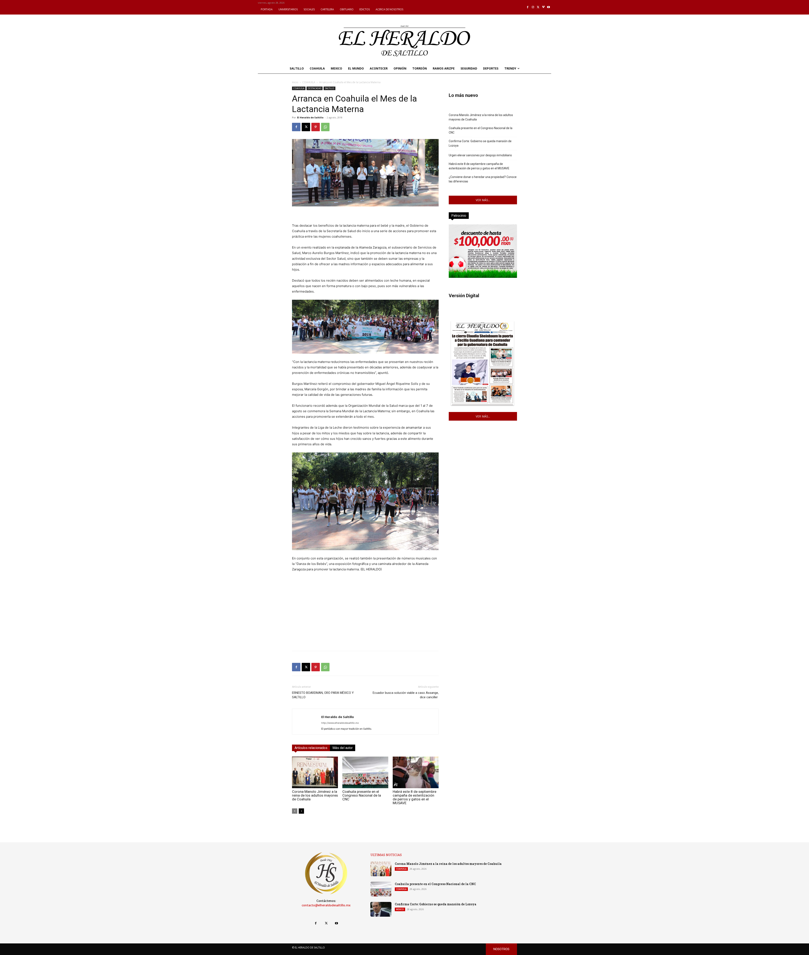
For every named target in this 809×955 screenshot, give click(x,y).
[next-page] (301, 811)
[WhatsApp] (325, 127)
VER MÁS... (483, 200)
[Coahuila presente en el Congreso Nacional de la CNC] (365, 772)
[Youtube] (548, 7)
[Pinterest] (315, 127)
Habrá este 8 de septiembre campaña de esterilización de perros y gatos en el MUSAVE (414, 797)
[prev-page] (294, 811)
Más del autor (342, 748)
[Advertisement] (365, 618)
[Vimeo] (543, 7)
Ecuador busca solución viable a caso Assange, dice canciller (406, 695)
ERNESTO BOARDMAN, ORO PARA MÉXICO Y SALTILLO (323, 695)
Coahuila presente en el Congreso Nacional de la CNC (361, 795)
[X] (538, 7)
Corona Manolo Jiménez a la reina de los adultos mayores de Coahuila (315, 795)
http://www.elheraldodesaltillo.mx (340, 722)
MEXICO (400, 909)
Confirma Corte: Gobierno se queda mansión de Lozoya (480, 143)
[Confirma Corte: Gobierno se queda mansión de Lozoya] (380, 909)
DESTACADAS (314, 88)
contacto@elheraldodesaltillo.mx (326, 905)
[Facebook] (527, 7)
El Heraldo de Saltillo (310, 117)
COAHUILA (308, 82)
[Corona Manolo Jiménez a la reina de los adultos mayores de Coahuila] (315, 772)
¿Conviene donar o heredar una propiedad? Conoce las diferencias (483, 179)
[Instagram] (533, 7)
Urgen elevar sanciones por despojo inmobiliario (480, 155)
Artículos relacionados (311, 748)
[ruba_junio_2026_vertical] (483, 277)
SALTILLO (329, 88)
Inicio (295, 82)
